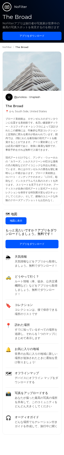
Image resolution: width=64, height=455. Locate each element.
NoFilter (7, 47)
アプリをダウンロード (32, 35)
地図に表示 (16, 220)
